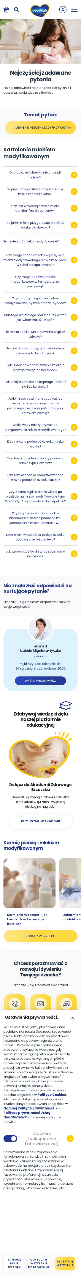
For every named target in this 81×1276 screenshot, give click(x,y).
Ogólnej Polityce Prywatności (28, 1108)
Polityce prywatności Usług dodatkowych (27, 1114)
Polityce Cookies (52, 1094)
